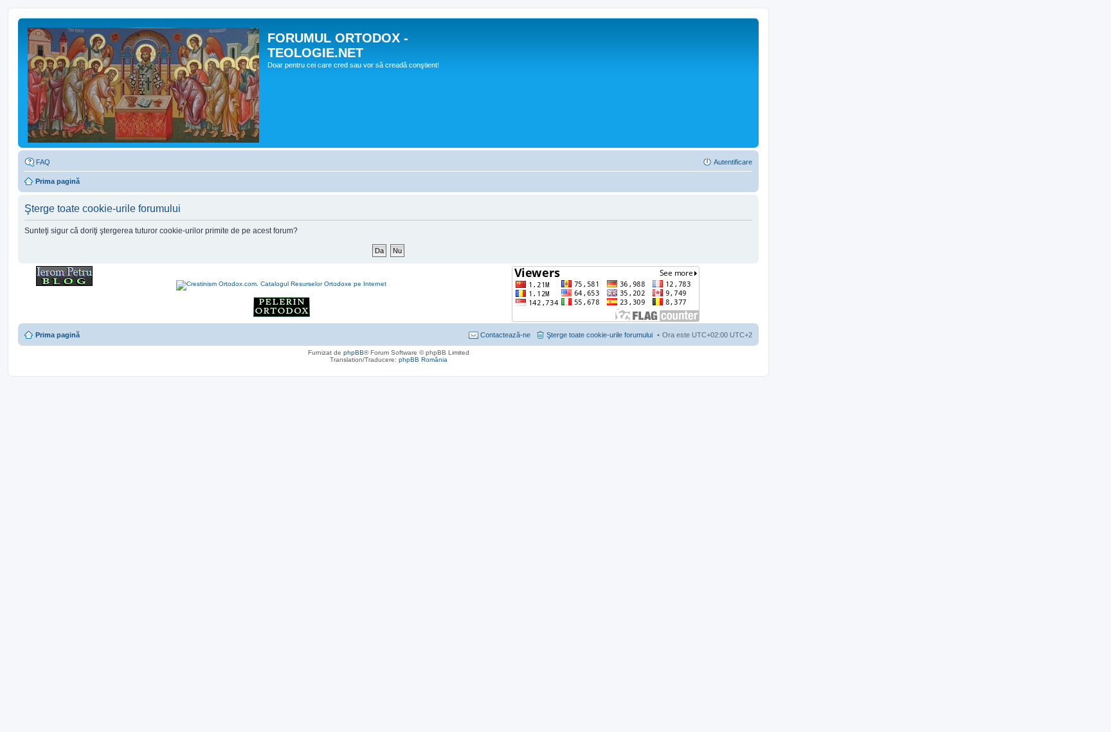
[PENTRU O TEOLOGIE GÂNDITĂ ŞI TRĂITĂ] (64, 283)
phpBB (353, 352)
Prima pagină (57, 181)
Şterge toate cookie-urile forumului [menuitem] (599, 335)
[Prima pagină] (144, 83)
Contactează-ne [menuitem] (505, 335)
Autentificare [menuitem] (733, 162)
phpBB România (423, 359)
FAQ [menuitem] (43, 162)
